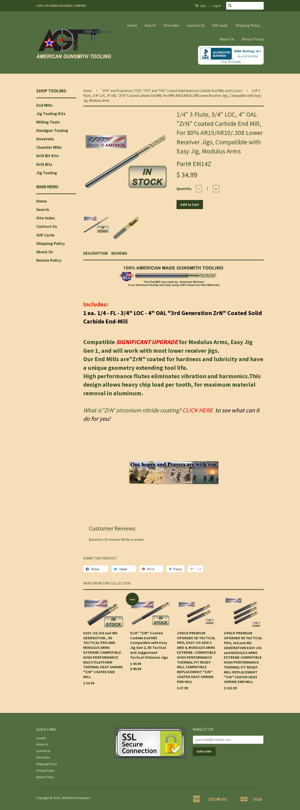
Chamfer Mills (49, 147)
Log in (217, 6)
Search (150, 25)
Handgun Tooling (52, 130)
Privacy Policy (45, 771)
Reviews (119, 253)
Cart (202, 6)
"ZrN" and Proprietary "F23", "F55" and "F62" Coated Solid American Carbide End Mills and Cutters (172, 90)
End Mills (44, 105)
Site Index (171, 25)
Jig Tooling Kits (50, 113)
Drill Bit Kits (47, 155)
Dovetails (45, 139)
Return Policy (253, 39)
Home (132, 25)
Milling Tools (48, 122)
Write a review (132, 539)
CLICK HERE (198, 410)
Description (95, 253)
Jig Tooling (46, 172)
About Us (227, 39)
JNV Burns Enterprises (75, 798)
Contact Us (196, 25)
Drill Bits (44, 164)
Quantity (183, 188)
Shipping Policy (247, 25)
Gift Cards (220, 25)
